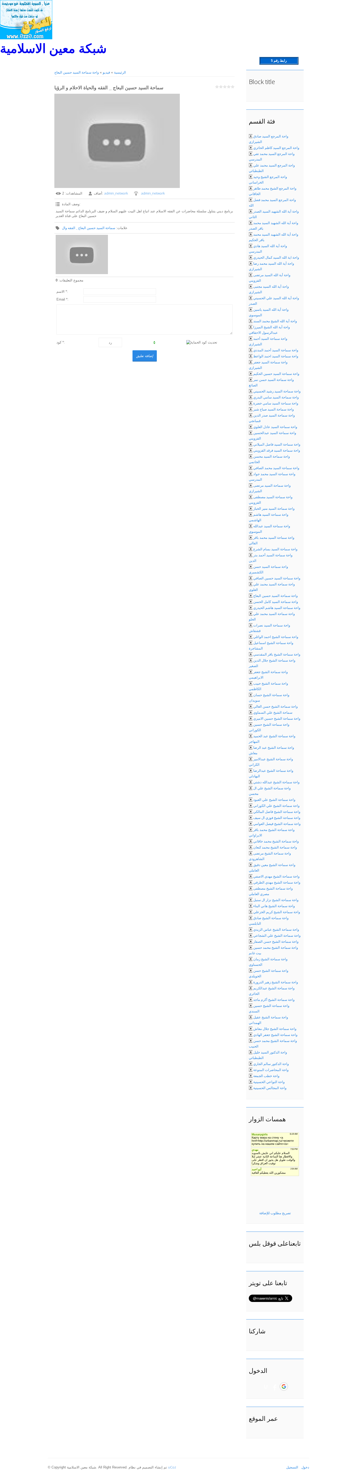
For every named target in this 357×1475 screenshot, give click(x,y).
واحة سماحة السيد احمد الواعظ (275, 356)
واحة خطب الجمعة (266, 1075)
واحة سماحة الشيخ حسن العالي (275, 706)
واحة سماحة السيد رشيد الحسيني (277, 391)
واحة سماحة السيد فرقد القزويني (276, 450)
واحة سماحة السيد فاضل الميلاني (276, 444)
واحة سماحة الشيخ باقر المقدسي (276, 654)
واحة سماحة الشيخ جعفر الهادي (275, 1034)
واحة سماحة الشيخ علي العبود (274, 799)
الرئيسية (120, 72)
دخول (305, 1467)
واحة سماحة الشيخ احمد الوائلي (275, 636)
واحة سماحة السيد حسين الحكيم (276, 373)
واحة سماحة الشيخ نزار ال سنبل (275, 899)
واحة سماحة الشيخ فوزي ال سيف (276, 817)
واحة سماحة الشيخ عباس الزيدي (276, 929)
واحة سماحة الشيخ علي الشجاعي (277, 935)
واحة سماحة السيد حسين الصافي (276, 578)
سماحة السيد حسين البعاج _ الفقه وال (88, 227)
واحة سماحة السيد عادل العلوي (275, 426)
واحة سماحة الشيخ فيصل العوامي (277, 823)
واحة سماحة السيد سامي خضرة (275, 403)
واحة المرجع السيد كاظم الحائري (276, 147)
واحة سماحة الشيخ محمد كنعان (275, 847)
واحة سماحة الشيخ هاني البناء (274, 905)
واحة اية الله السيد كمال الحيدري (276, 257)
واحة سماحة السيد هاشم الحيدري (276, 607)
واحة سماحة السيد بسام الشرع (275, 549)
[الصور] (82, 254)
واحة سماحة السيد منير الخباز (274, 508)
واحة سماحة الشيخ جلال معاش (274, 1028)
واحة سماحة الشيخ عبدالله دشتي (276, 782)
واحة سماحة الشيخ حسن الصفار (275, 941)
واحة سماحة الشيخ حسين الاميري (276, 718)
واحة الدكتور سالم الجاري (271, 1063)
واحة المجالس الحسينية (269, 1087)
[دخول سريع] (266, 1386)
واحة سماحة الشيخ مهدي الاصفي (276, 876)
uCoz (172, 1467)
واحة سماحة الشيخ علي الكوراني (276, 805)
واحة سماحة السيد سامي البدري (276, 397)
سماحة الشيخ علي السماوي (272, 712)
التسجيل (292, 1467)
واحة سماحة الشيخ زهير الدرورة (275, 982)
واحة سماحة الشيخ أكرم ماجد (274, 999)
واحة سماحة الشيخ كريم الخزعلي (276, 912)
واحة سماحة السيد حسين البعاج (76, 72)
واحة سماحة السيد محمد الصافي (276, 467)
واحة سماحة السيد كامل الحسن (275, 601)
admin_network (116, 193)
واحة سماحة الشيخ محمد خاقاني (276, 841)
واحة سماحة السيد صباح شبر (273, 409)
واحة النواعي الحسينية (269, 1081)
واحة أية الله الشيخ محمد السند (275, 321)
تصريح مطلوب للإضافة (275, 1213)
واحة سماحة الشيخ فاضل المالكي (276, 811)
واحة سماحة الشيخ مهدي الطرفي (276, 882)
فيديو (106, 72)
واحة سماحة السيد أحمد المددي (275, 350)
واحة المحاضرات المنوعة (271, 1069)
